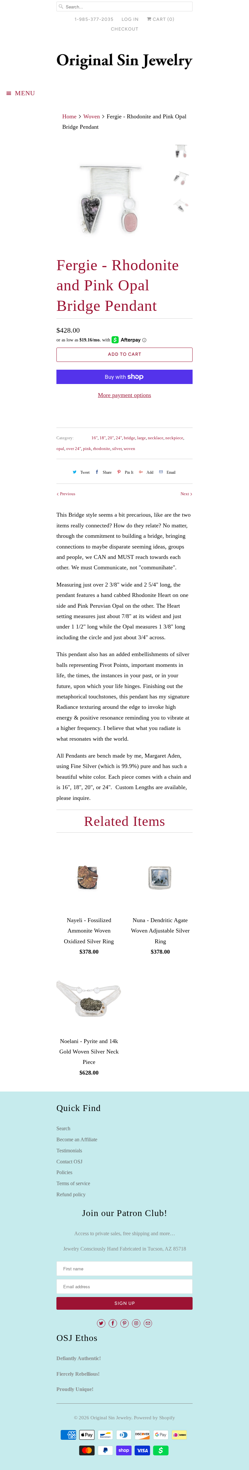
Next (185, 493)
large (141, 437)
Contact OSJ (69, 1161)
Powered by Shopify (154, 1417)
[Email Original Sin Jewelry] (148, 1323)
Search (63, 1128)
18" (103, 437)
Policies (64, 1172)
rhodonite (101, 448)
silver (117, 448)
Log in (130, 19)
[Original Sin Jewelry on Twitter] (101, 1323)
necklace (155, 437)
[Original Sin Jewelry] (124, 61)
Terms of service (73, 1183)
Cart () (162, 19)
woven (129, 448)
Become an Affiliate (76, 1139)
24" (119, 437)
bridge (129, 437)
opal (60, 448)
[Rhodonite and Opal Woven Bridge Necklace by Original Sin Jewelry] (110, 194)
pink (87, 448)
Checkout (124, 29)
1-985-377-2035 (94, 19)
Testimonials (69, 1150)
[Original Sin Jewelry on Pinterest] (124, 1323)
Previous (67, 493)
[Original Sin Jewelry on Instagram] (136, 1323)
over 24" (73, 448)
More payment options (124, 395)
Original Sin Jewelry (110, 1417)
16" (94, 437)
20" (111, 437)
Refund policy (71, 1194)
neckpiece (174, 437)
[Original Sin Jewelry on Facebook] (113, 1323)
